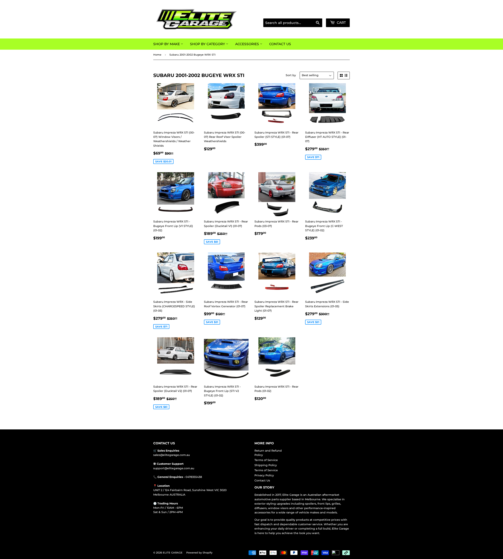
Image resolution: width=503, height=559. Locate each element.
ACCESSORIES (247, 44)
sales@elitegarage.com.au (171, 455)
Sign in (317, 13)
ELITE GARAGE (173, 552)
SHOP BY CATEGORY (208, 44)
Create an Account (338, 13)
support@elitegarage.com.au (173, 468)
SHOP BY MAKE (167, 44)
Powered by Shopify (199, 552)
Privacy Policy (264, 475)
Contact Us (262, 480)
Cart (341, 23)
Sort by (291, 75)
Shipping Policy (265, 465)
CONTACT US (280, 44)
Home (157, 54)
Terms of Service (266, 460)
